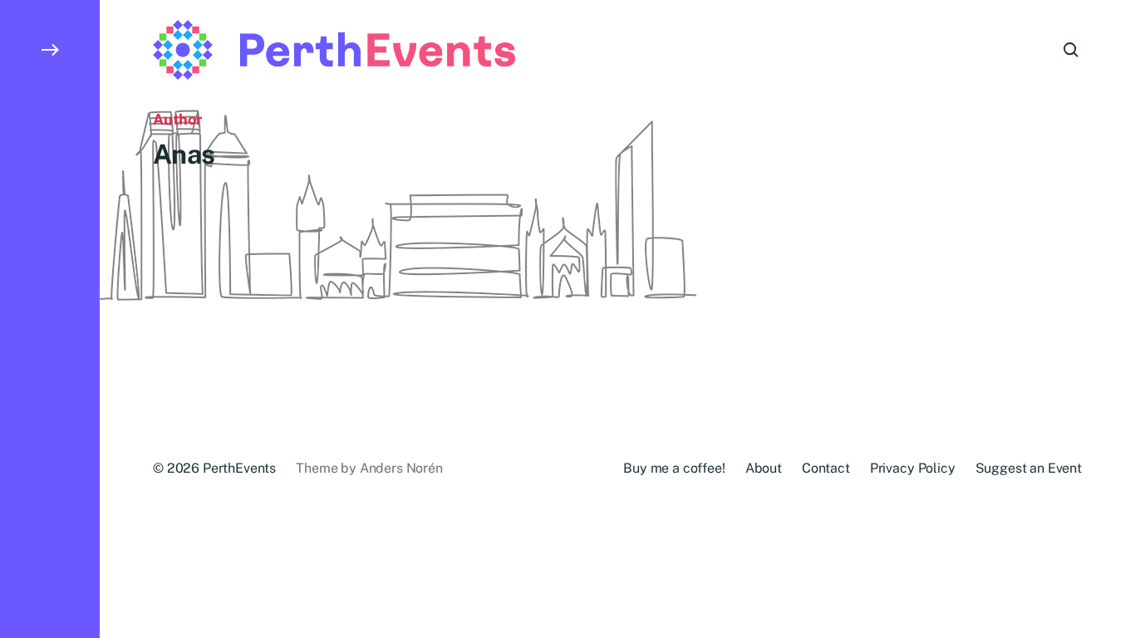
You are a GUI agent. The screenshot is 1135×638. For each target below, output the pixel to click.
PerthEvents (239, 468)
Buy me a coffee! (674, 468)
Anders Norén (401, 468)
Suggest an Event (1028, 468)
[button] (50, 319)
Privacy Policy (913, 468)
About (763, 468)
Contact (826, 468)
